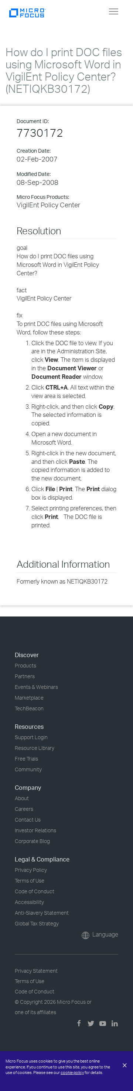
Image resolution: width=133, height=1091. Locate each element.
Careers (24, 809)
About (22, 798)
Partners (25, 676)
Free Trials (26, 758)
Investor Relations (35, 830)
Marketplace (29, 697)
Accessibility (29, 902)
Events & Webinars (36, 687)
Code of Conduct (34, 891)
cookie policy (72, 1072)
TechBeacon (29, 708)
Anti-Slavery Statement (42, 913)
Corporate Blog (32, 841)
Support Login (31, 737)
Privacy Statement (36, 971)
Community (28, 769)
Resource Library (34, 748)
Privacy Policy (31, 870)
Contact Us (28, 819)
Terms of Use (29, 880)
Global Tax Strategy (37, 923)
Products (25, 665)
